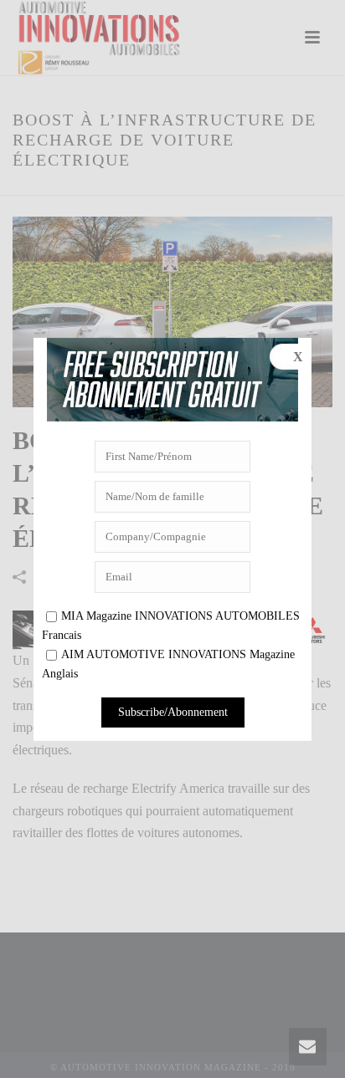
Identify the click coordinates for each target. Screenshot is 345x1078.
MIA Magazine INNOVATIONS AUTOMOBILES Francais (171, 625)
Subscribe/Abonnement (173, 712)
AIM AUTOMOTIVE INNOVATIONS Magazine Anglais (168, 664)
